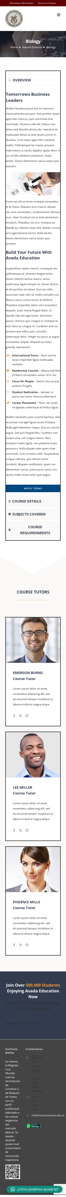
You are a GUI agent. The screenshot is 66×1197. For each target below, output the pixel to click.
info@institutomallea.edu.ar (36, 1115)
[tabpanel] (33, 291)
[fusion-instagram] (27, 715)
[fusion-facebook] (14, 715)
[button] (34, 1189)
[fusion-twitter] (20, 715)
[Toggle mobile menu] (59, 15)
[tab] (33, 80)
